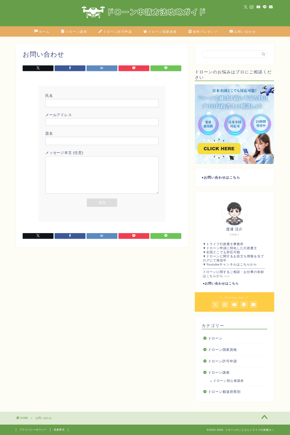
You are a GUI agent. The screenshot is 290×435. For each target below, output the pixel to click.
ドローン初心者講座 (228, 380)
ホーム (44, 32)
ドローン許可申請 (117, 32)
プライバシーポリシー (33, 429)
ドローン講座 (76, 32)
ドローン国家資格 (162, 32)
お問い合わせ (245, 32)
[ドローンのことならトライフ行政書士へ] (145, 25)
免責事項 (59, 429)
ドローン (215, 338)
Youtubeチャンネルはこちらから (231, 264)
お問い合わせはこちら (222, 177)
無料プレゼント (205, 32)
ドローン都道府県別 (224, 392)
